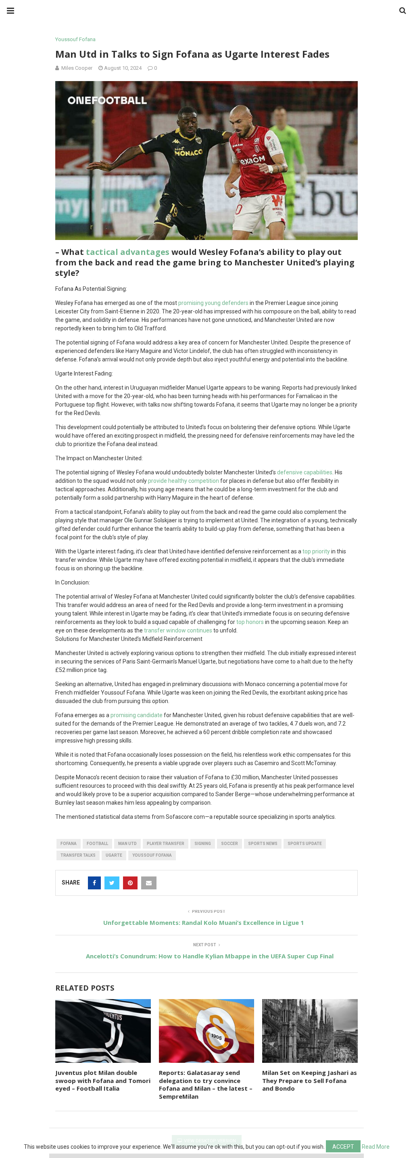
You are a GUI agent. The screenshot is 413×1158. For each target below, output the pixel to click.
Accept (343, 1146)
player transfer (165, 843)
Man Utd (127, 843)
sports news (262, 843)
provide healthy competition (183, 481)
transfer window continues (178, 630)
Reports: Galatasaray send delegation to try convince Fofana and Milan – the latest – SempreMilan (205, 1084)
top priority (316, 551)
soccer (229, 843)
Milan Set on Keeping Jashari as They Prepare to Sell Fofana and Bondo (309, 1080)
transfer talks (78, 855)
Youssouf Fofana (75, 39)
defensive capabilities (304, 472)
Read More (376, 1146)
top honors (250, 622)
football (97, 843)
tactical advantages (127, 251)
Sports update (305, 843)
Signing (202, 843)
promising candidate (137, 715)
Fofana (68, 843)
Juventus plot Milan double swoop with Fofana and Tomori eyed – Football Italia (102, 1080)
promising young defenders (213, 303)
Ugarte (114, 855)
